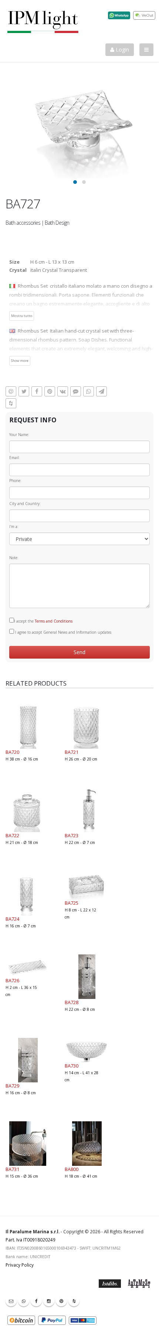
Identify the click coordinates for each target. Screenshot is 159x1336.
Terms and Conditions (53, 621)
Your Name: (19, 434)
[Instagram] (48, 1300)
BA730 (71, 1065)
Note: (13, 557)
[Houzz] (74, 1300)
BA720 (12, 752)
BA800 (71, 1169)
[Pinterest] (61, 1300)
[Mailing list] (11, 1300)
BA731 (12, 1169)
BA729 (12, 1085)
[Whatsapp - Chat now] (23, 1300)
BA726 (12, 980)
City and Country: (25, 503)
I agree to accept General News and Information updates (62, 632)
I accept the (43, 621)
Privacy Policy (20, 1265)
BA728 (71, 1002)
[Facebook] (36, 1300)
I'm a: (13, 526)
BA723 (71, 835)
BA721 (71, 752)
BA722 (12, 835)
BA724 (12, 919)
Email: (14, 457)
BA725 (71, 903)
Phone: (15, 480)
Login (121, 49)
